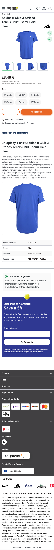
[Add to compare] (49, 39)
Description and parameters (15, 133)
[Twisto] (15, 406)
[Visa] (25, 406)
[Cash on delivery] (6, 414)
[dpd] (6, 429)
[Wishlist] (38, 8)
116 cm (9, 95)
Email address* (11, 328)
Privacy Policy (38, 352)
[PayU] (6, 406)
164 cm (22, 103)
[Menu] (4, 8)
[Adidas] (47, 26)
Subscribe (28, 342)
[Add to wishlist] (49, 33)
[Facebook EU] (4, 442)
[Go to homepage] (12, 8)
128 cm (22, 95)
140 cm (36, 95)
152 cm (9, 103)
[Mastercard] (44, 406)
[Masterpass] (35, 406)
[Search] (31, 8)
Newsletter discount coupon (19, 352)
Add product (36, 112)
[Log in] (44, 8)
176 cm (36, 103)
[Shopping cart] (50, 8)
